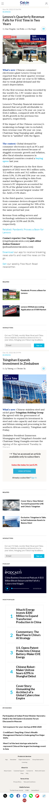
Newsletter (13, 759)
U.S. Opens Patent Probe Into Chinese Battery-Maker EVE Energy (28, 652)
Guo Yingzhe (10, 29)
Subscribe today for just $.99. (25, 465)
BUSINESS (7, 12)
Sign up (39, 345)
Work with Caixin (40, 770)
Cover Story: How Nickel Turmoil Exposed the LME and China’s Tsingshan (32, 504)
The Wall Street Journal (16, 790)
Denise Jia (21, 368)
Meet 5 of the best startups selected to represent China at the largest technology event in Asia (24, 746)
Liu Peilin (20, 29)
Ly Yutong (9, 368)
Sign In (34, 477)
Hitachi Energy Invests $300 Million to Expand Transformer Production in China (28, 616)
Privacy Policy (17, 782)
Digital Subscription (24, 759)
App (6, 759)
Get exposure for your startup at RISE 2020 (22, 727)
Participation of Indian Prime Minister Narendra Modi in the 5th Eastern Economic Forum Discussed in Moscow (24, 719)
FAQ (27, 773)
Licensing (24, 762)
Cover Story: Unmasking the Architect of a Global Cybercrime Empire (28, 692)
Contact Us (30, 770)
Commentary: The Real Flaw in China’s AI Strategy (28, 635)
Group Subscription (38, 759)
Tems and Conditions (29, 782)
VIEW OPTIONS (24, 471)
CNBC (27, 790)
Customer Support (19, 770)
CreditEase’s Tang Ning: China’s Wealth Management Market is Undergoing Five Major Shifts (24, 735)
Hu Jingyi (32, 29)
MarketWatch (35, 790)
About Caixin (7, 770)
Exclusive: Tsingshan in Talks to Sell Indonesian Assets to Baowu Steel (33, 520)
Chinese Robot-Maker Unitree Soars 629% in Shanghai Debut (26, 671)
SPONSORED (7, 708)
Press (22, 773)
